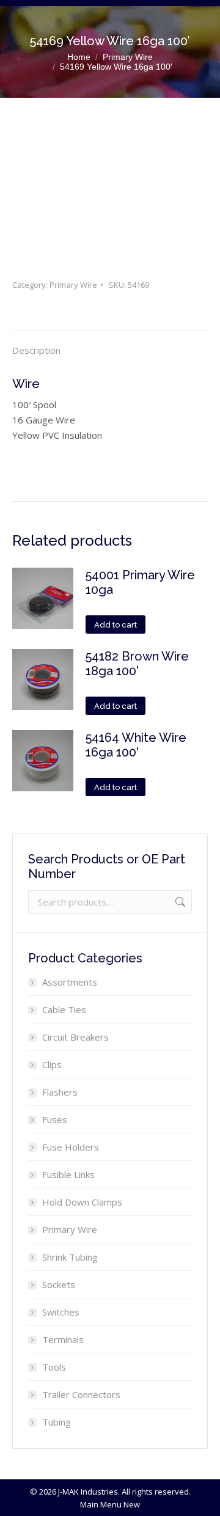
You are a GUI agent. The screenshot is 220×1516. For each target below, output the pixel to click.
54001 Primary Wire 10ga (140, 582)
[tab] (110, 344)
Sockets (58, 1284)
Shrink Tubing (70, 1257)
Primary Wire (73, 284)
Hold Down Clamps (82, 1202)
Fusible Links (68, 1174)
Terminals (63, 1339)
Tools (54, 1367)
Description (36, 350)
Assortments (69, 982)
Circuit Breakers (75, 1037)
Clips (52, 1064)
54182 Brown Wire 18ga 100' (137, 663)
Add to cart (115, 624)
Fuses (54, 1119)
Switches (60, 1312)
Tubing (56, 1422)
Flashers (60, 1092)
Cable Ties (64, 1009)
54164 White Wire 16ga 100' (136, 745)
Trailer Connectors (81, 1394)
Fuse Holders (70, 1147)
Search (179, 902)
